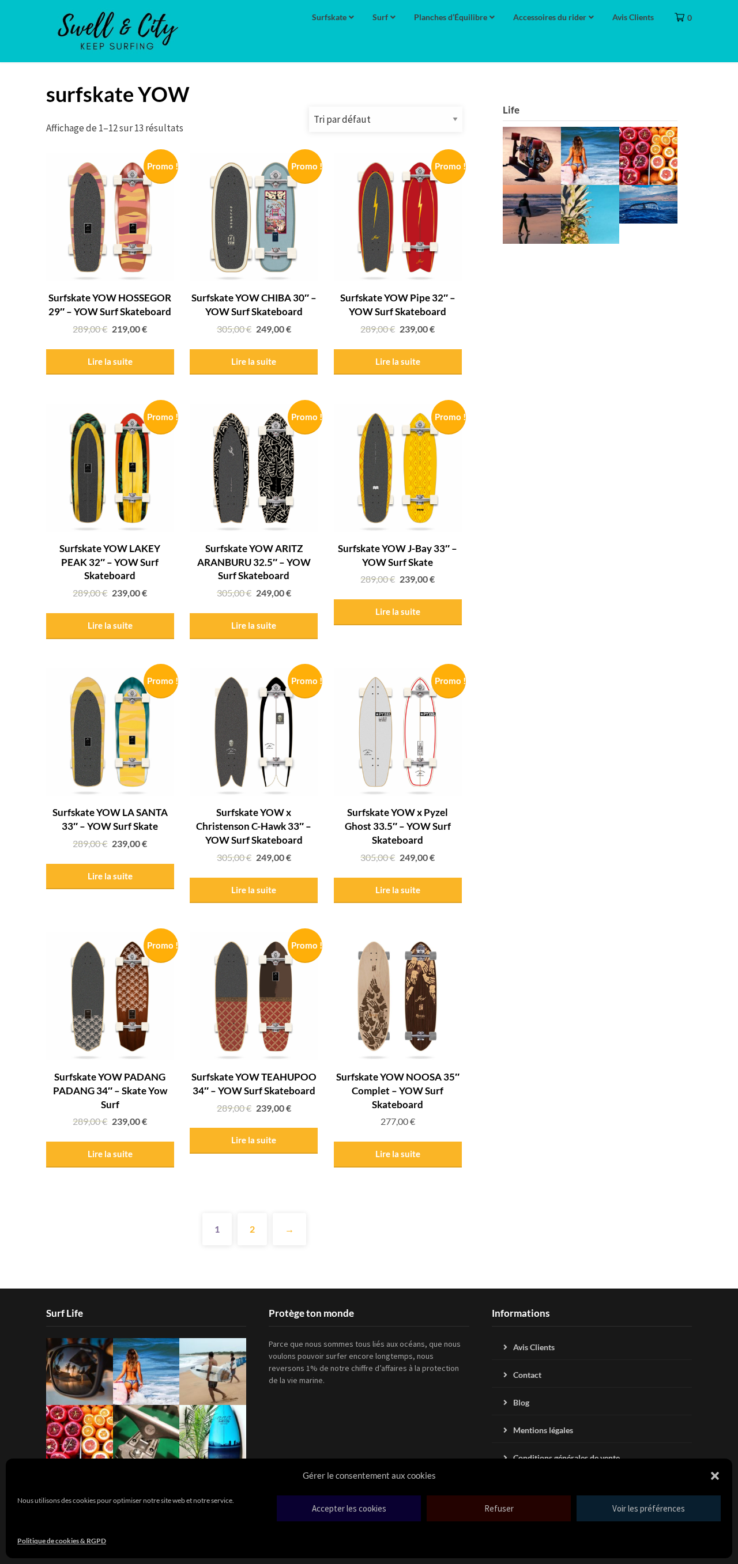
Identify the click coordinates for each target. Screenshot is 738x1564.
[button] (715, 1476)
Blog (521, 1402)
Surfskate (329, 17)
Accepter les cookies (349, 1508)
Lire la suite (110, 361)
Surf (380, 17)
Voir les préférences (648, 1508)
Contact (527, 1375)
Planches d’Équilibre (450, 17)
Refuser (499, 1508)
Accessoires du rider (549, 17)
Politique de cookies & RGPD (61, 1540)
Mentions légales (543, 1430)
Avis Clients (633, 17)
